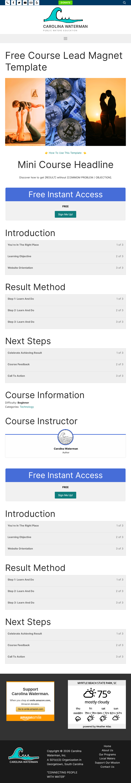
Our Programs (107, 754)
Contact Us (107, 766)
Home (107, 746)
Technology (27, 406)
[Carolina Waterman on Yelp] (36, 2)
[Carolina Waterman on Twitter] (19, 2)
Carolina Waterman (65, 26)
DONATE (65, 2)
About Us (107, 750)
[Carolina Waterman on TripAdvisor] (30, 2)
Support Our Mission (107, 762)
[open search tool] (124, 2)
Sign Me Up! (65, 214)
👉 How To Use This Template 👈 (65, 152)
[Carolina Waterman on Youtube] (25, 2)
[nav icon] (65, 38)
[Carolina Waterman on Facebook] (13, 2)
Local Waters (107, 758)
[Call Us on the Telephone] (7, 2)
